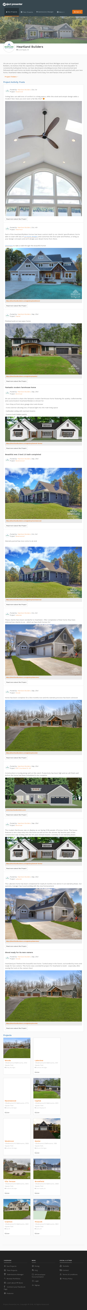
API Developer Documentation (38, 1275)
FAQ (35, 1270)
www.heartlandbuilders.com (16, 810)
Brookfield (39, 1181)
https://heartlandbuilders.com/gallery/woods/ (22, 753)
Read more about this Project (16, 219)
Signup (36, 1285)
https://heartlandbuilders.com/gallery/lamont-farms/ (24, 443)
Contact (64, 1270)
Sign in (77, 12)
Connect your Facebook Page (14, 1288)
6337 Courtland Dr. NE (23, 768)
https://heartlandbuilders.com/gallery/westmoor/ (23, 301)
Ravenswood (19, 461)
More (60, 12)
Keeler (38, 1141)
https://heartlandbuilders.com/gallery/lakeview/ (22, 677)
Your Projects (12, 12)
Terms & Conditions (68, 1274)
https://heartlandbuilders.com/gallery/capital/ (21, 376)
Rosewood (19, 92)
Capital (17, 316)
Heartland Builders (24, 89)
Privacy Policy (66, 1278)
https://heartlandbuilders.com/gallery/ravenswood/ (23, 521)
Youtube (65, 1266)
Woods (17, 693)
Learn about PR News (13, 1283)
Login (35, 1281)
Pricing (35, 1266)
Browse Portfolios (12, 1278)
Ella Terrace (10, 1181)
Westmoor (19, 229)
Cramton (8, 1222)
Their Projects (27, 12)
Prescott (38, 1222)
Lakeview (18, 615)
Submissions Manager (45, 12)
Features (8, 1293)
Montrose (18, 394)
